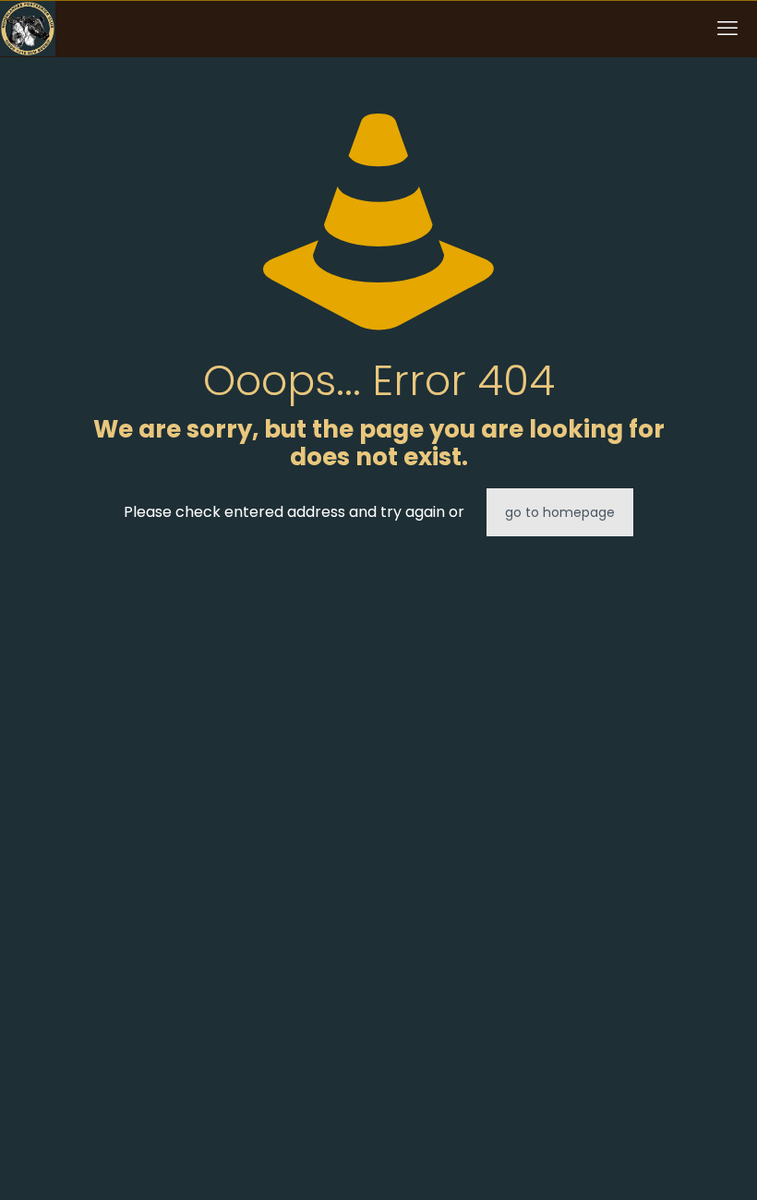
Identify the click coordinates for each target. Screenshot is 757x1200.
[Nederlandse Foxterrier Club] (27, 28)
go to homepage (560, 512)
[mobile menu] (727, 28)
